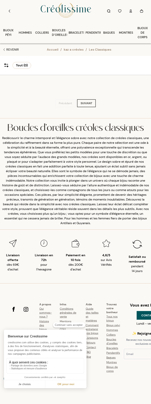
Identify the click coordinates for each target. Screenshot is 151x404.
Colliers (111, 334)
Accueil (52, 49)
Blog (88, 356)
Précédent (65, 103)
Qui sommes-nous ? (45, 312)
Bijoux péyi (113, 325)
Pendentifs (113, 353)
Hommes (112, 330)
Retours (90, 342)
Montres (111, 362)
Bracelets (112, 348)
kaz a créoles (74, 49)
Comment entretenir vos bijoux (92, 329)
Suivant (86, 103)
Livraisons (92, 338)
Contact (91, 347)
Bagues (111, 357)
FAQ (88, 352)
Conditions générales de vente (68, 312)
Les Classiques (100, 49)
